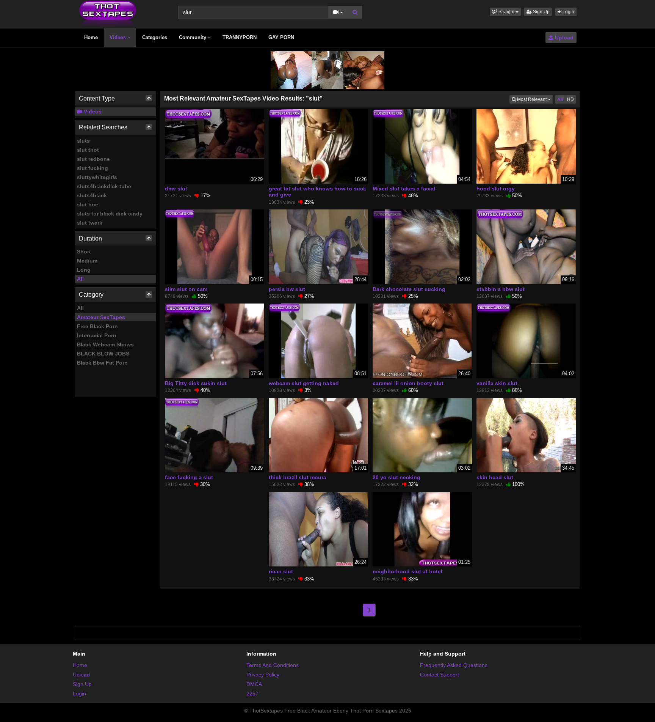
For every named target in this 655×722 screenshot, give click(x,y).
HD (570, 99)
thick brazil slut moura (297, 477)
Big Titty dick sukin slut (196, 383)
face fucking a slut (189, 477)
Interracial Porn (96, 335)
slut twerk (89, 223)
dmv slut (176, 189)
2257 (252, 694)
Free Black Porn (97, 326)
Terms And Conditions (272, 665)
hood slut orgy (495, 189)
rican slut (281, 571)
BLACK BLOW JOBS (103, 354)
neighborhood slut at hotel (407, 571)
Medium (87, 261)
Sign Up (541, 11)
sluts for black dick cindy (110, 214)
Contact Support (439, 675)
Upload (563, 38)
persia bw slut (287, 289)
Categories (154, 37)
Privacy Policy (262, 675)
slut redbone (93, 159)
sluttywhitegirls (97, 177)
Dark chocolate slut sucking (409, 289)
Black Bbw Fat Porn (102, 363)
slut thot (88, 150)
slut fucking (92, 168)
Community (193, 37)
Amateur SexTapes (101, 317)
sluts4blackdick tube (104, 186)
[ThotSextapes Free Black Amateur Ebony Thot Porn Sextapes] (107, 14)
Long (84, 270)
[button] (505, 12)
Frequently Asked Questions (453, 665)
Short (84, 252)
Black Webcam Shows (105, 344)
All (80, 279)
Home (91, 37)
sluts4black (92, 195)
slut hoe (87, 204)
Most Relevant (534, 99)
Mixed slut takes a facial (404, 189)
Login (567, 11)
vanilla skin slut (496, 383)
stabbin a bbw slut (500, 289)
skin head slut (494, 477)
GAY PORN (281, 37)
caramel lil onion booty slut (408, 383)
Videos (118, 37)
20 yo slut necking (396, 477)
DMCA (254, 684)
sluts (83, 141)
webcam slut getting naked (304, 383)
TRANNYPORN (240, 37)
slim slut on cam (186, 289)
